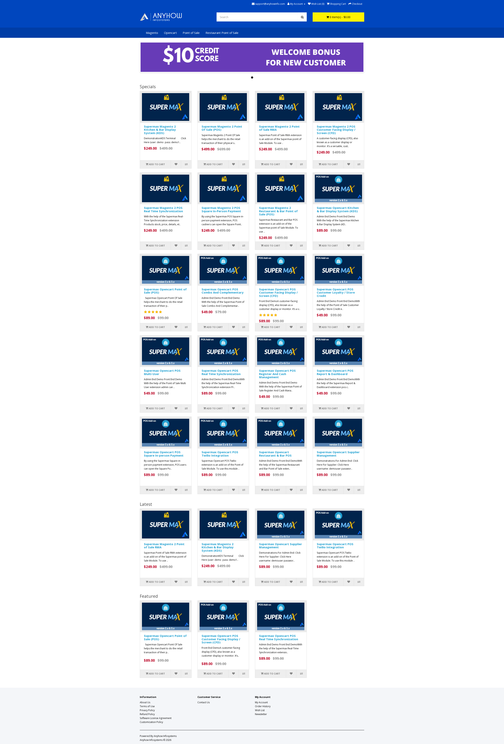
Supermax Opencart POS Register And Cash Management (277, 374)
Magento (152, 33)
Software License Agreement (155, 718)
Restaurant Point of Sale (222, 33)
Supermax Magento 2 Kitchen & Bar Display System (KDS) (160, 129)
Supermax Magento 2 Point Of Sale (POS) (222, 128)
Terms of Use (147, 706)
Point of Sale (191, 33)
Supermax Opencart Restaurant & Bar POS (275, 453)
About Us (145, 702)
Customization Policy (151, 722)
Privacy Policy (147, 710)
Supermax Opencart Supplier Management (338, 453)
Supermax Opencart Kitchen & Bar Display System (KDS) (338, 209)
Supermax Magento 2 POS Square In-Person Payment (221, 209)
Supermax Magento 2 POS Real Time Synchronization (163, 209)
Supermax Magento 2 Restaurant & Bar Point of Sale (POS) (278, 211)
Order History (263, 706)
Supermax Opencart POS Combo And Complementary (223, 291)
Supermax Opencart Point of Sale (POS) (165, 291)
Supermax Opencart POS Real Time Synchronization (221, 372)
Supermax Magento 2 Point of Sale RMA (279, 128)
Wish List (260, 710)
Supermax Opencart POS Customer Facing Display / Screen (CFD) (278, 292)
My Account (261, 702)
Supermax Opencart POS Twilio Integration (220, 453)
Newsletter (261, 714)
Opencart (170, 33)
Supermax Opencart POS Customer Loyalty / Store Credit (336, 292)
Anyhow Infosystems (165, 736)
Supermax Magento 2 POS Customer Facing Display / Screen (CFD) (336, 129)
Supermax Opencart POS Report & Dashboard (335, 372)
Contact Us (203, 702)
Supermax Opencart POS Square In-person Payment (163, 453)
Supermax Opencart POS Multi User (162, 372)
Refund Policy (147, 714)
